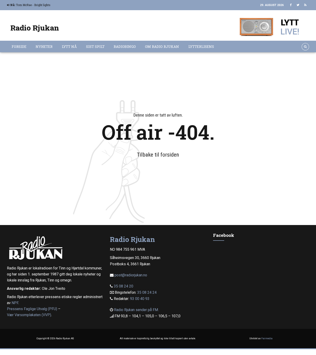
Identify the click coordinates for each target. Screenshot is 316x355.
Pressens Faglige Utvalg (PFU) (32, 309)
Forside (19, 46)
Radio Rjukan (34, 28)
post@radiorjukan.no (131, 275)
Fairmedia (267, 338)
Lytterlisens (201, 46)
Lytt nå (69, 46)
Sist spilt (95, 46)
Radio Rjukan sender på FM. (136, 310)
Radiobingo (125, 46)
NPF (15, 303)
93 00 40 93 (139, 298)
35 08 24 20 (123, 286)
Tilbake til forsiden (158, 154)
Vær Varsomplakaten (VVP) (29, 315)
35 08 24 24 (147, 292)
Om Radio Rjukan (162, 46)
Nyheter (44, 46)
